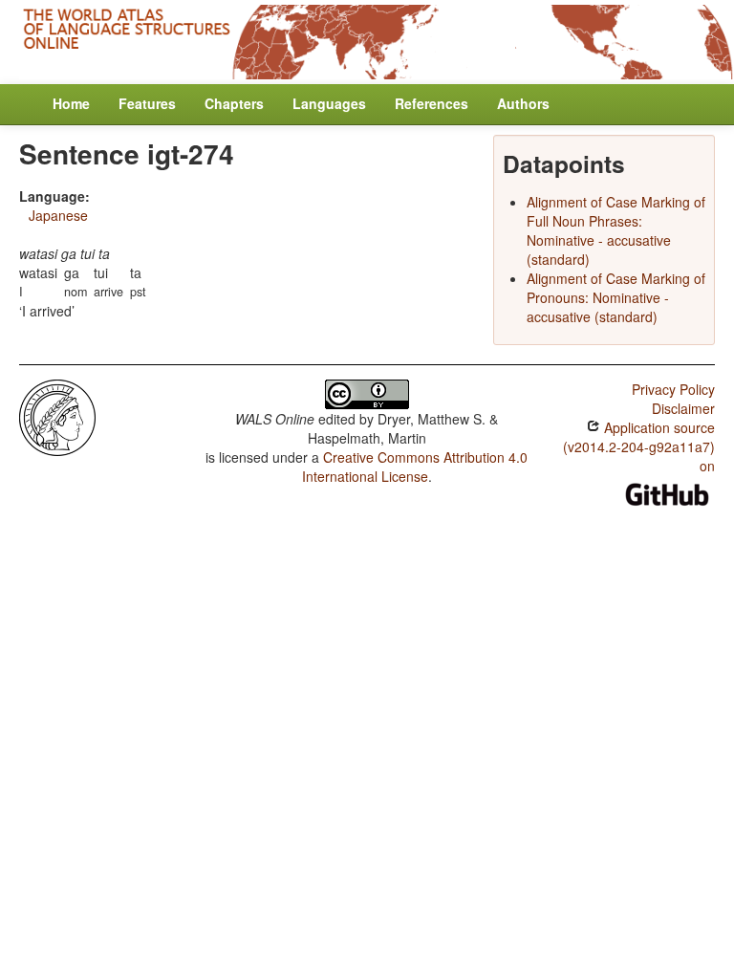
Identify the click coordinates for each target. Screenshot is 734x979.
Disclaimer (683, 408)
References (431, 103)
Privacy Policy (673, 389)
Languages (329, 103)
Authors (523, 103)
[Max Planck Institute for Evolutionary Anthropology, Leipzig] (57, 414)
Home (71, 103)
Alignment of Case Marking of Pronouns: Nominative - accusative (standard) (616, 297)
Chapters (234, 103)
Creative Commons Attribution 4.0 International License (415, 466)
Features (147, 103)
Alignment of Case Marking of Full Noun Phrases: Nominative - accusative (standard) (616, 230)
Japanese (58, 215)
